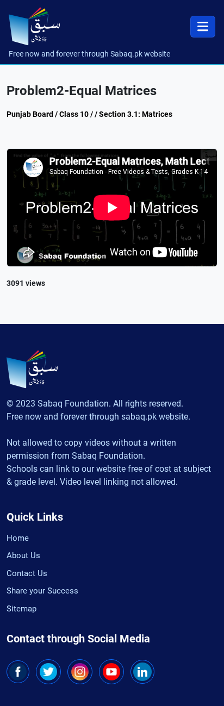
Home (18, 538)
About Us (23, 555)
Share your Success (42, 591)
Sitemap (21, 609)
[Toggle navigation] (202, 27)
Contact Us (27, 573)
